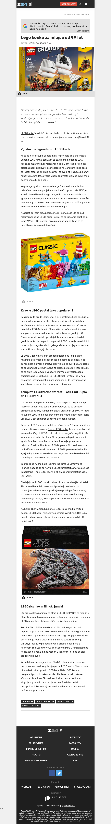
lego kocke (27, 702)
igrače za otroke (31, 706)
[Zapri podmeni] (13, 3)
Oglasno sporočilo (40, 43)
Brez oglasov (68, 4)
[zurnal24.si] (24, 4)
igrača (69, 702)
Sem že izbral (83, 30)
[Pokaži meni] (90, 4)
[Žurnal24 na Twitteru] (59, 773)
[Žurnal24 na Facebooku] (52, 773)
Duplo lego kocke (45, 702)
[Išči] (80, 4)
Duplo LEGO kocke (58, 429)
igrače (60, 702)
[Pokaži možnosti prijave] (86, 4)
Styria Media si (68, 805)
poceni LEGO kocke (31, 513)
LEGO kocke (27, 133)
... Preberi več (74, 821)
